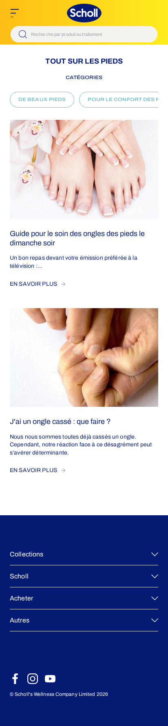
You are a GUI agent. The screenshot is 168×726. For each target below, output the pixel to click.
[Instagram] (32, 678)
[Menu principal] (15, 13)
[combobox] (84, 34)
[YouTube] (50, 678)
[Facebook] (15, 678)
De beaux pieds (42, 99)
